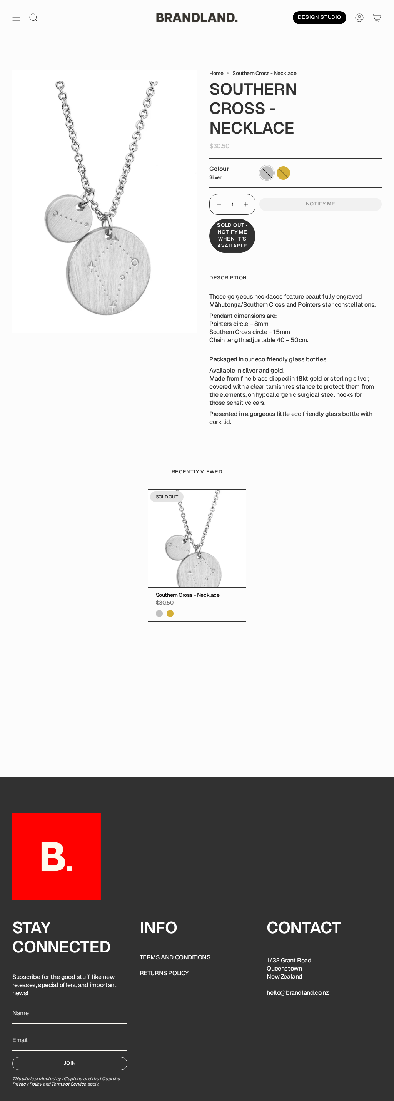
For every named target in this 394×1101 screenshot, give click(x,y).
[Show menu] (16, 18)
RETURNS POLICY (164, 973)
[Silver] (159, 613)
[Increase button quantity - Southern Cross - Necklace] (246, 204)
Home (216, 73)
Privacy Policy (27, 1084)
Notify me (321, 204)
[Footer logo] (56, 856)
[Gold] (170, 613)
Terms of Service (68, 1084)
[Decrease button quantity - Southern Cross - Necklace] (218, 204)
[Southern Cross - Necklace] (197, 539)
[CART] (377, 18)
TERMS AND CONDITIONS (175, 957)
